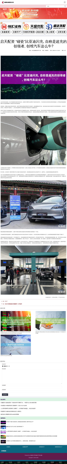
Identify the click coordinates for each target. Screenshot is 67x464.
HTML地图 (40, 455)
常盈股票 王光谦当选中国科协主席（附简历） (11, 411)
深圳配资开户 (42, 446)
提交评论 (5, 394)
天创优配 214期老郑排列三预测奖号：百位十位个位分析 (14, 405)
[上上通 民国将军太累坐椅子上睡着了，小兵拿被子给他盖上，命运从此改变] (3, 432)
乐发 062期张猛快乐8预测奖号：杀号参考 (13, 304)
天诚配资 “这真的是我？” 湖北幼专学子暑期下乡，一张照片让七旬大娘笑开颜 (18, 402)
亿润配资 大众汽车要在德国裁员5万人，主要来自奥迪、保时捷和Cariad (20, 440)
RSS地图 (36, 455)
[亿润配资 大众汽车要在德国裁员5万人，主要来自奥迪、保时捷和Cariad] (3, 441)
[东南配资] (7, 2)
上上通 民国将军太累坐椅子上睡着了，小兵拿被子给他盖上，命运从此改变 (18, 408)
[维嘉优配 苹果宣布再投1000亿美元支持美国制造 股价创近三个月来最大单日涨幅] (50, 321)
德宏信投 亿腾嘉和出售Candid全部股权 (10, 414)
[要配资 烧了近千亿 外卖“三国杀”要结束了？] (3, 427)
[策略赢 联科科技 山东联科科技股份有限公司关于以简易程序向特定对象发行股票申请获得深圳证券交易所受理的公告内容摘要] (16, 321)
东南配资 (8, 446)
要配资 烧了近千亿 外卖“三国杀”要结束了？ (15, 426)
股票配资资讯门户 (58, 446)
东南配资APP (25, 446)
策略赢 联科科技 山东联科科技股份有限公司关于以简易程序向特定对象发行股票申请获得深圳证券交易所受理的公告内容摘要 (31, 436)
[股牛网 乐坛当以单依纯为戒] (16, 344)
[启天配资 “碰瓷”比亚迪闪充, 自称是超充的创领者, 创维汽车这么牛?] (3, 422)
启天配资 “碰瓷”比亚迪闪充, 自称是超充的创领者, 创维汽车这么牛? (19, 421)
